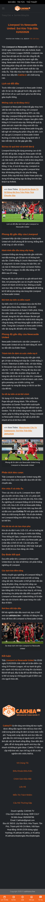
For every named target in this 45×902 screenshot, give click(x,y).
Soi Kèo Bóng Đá (21, 15)
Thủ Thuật (32, 2)
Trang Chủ (6, 15)
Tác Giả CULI (34, 38)
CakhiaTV (7, 726)
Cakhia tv (22, 75)
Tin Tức (21, 2)
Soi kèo (12, 2)
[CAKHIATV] (23, 8)
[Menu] (3, 8)
